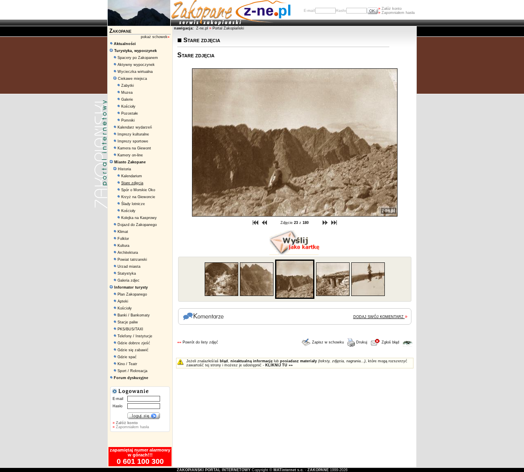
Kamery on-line (130, 155)
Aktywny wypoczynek (136, 65)
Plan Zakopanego (132, 294)
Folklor (123, 239)
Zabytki (127, 86)
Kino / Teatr (127, 364)
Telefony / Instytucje (134, 336)
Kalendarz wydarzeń (134, 127)
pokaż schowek (155, 37)
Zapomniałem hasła (396, 13)
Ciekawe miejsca (132, 79)
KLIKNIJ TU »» (279, 365)
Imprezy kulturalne (133, 134)
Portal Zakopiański (228, 28)
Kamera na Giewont (134, 148)
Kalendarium (131, 176)
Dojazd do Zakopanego (137, 225)
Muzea (127, 92)
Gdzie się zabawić (133, 350)
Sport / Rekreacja (132, 371)
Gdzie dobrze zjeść (133, 343)
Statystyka (126, 273)
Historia (124, 169)
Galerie (127, 99)
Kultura (123, 246)
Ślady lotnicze (133, 204)
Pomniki (128, 120)
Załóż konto (390, 9)
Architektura (127, 253)
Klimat (122, 232)
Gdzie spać (127, 357)
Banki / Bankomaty (133, 315)
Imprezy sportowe (132, 141)
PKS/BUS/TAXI (130, 329)
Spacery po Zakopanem (137, 58)
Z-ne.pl (202, 28)
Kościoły (128, 106)
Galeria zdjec (128, 280)
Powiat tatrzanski (132, 259)
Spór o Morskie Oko (138, 190)
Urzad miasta (128, 266)
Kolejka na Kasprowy (139, 218)
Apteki (122, 301)
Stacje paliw (127, 322)
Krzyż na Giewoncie (138, 197)
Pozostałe (129, 113)
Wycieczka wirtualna (135, 72)
